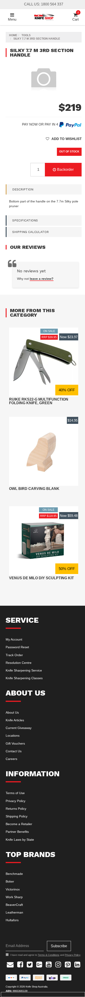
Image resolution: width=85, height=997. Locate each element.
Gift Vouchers (15, 743)
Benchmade (14, 874)
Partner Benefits (17, 831)
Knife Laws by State (20, 839)
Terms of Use (15, 793)
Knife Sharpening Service (24, 670)
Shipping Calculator (30, 232)
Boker (10, 881)
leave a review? (41, 278)
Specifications (25, 220)
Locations (12, 735)
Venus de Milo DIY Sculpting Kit (41, 578)
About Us (12, 712)
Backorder (65, 169)
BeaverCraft (14, 905)
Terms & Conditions (48, 955)
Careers (11, 759)
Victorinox (13, 889)
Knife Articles (15, 720)
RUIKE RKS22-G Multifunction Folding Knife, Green (38, 401)
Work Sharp (14, 897)
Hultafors (12, 920)
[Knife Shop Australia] (44, 17)
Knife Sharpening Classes (24, 678)
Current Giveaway (19, 728)
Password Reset (17, 647)
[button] (64, 139)
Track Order (14, 655)
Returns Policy (16, 808)
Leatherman (14, 912)
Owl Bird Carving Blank (34, 489)
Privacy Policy (15, 801)
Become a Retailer (19, 824)
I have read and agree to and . (45, 955)
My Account (14, 639)
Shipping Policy (16, 816)
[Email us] (10, 963)
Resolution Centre (19, 663)
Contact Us (14, 751)
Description (22, 189)
